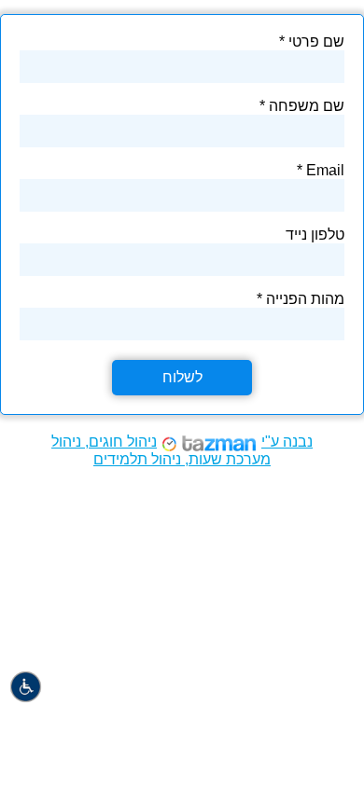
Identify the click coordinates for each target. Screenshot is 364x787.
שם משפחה (306, 106)
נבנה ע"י (182, 450)
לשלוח (182, 377)
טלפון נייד (315, 234)
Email (325, 170)
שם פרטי (316, 41)
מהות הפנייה (305, 299)
